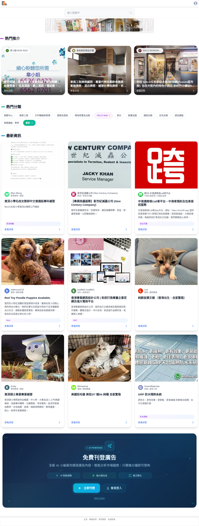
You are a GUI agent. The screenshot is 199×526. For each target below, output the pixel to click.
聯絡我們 (93, 519)
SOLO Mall (103, 115)
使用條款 (102, 519)
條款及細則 (99, 498)
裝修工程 (23, 115)
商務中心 (8, 115)
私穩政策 (111, 519)
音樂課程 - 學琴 (11, 123)
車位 (119, 115)
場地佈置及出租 (82, 115)
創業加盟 (132, 115)
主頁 (85, 519)
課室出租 (148, 115)
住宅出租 (163, 115)
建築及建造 (62, 115)
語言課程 (179, 115)
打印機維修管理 (42, 115)
